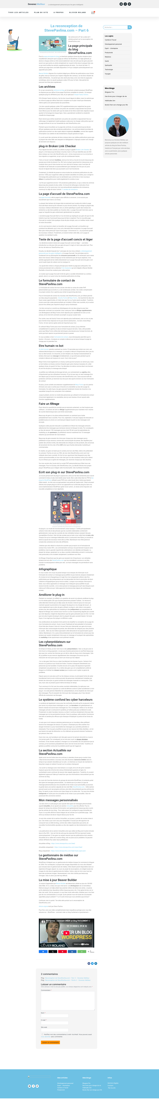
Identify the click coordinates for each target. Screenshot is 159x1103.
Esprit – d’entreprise (63, 1085)
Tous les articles (18, 12)
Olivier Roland (77, 12)
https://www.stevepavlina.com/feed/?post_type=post (68, 851)
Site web (44, 1027)
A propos (59, 12)
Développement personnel (113, 44)
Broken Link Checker (82, 150)
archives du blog (59, 90)
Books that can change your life (116, 105)
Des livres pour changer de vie (116, 96)
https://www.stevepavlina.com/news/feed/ (68, 847)
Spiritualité (108, 65)
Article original (43, 906)
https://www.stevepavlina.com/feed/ (63, 843)
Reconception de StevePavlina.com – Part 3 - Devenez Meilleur (67, 978)
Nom (43, 1013)
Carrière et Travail (110, 40)
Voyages (108, 74)
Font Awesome (66, 268)
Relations (108, 57)
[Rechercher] (130, 27)
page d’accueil (45, 197)
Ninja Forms (73, 298)
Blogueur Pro (109, 92)
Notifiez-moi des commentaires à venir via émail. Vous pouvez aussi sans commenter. (66, 1035)
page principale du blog (51, 56)
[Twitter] (129, 4)
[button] (89, 963)
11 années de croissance (69, 189)
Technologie (109, 69)
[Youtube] (121, 4)
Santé (107, 61)
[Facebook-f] (125, 4)
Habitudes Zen (110, 101)
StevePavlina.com (58, 560)
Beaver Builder (43, 73)
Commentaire (46, 990)
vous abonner (45, 1037)
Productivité (109, 52)
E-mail (44, 1020)
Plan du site (41, 12)
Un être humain (44, 349)
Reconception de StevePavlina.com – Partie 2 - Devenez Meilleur (68, 980)
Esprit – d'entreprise (111, 48)
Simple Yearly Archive (81, 94)
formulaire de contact (61, 337)
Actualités (70, 806)
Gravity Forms (62, 298)
